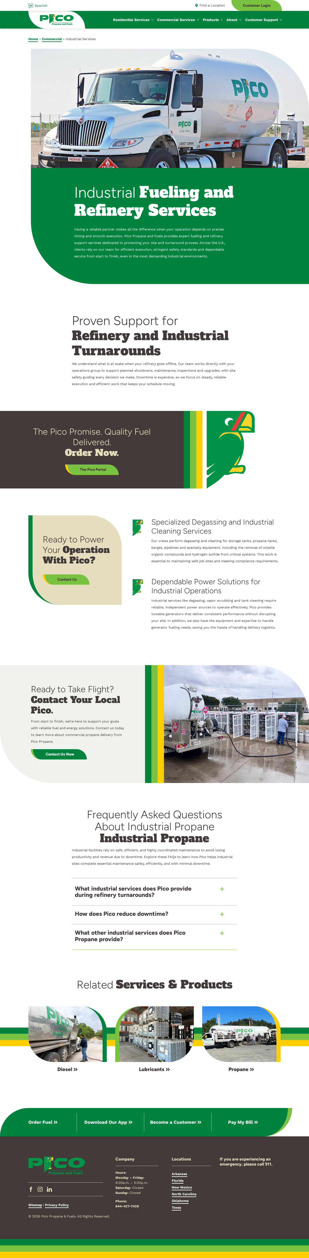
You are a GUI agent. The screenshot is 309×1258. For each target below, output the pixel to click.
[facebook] (30, 1189)
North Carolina (184, 1194)
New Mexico (182, 1187)
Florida (178, 1181)
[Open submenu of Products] (221, 20)
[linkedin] (49, 1189)
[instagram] (40, 1189)
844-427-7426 (127, 1206)
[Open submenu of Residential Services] (151, 20)
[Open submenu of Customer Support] (280, 20)
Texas (176, 1207)
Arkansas (179, 1174)
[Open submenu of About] (239, 20)
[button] (154, 891)
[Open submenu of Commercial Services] (197, 20)
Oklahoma (180, 1201)
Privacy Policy (57, 1205)
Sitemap (35, 1205)
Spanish (41, 6)
